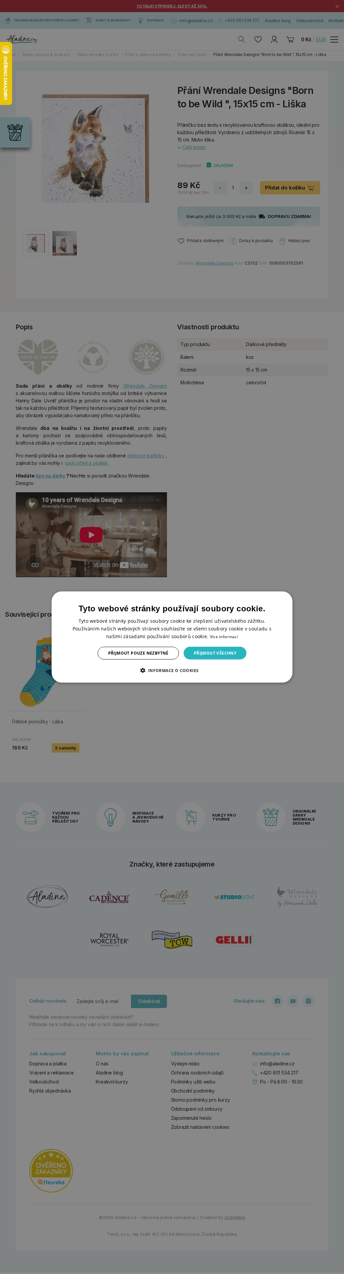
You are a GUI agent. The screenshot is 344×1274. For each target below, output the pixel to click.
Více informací (224, 636)
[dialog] (172, 637)
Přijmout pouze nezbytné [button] (138, 653)
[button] (172, 670)
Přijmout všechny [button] (215, 653)
